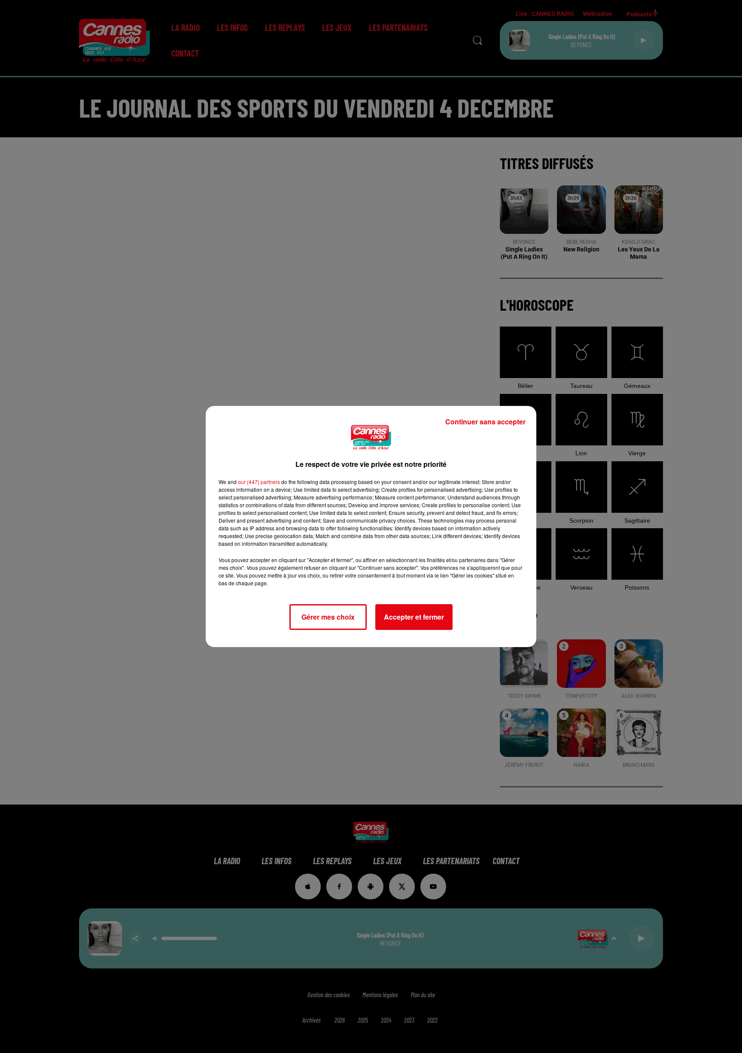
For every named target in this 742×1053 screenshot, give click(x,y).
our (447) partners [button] (259, 481)
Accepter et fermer (414, 617)
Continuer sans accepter (485, 422)
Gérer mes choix (328, 617)
